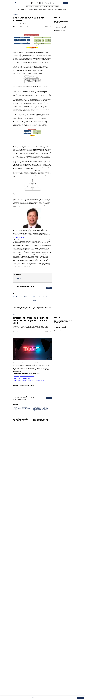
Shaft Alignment (16, 14)
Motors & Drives (42, 9)
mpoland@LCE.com (20, 237)
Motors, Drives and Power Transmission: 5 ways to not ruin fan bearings (29, 380)
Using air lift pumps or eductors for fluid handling (24, 376)
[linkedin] (30, 335)
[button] (13, 3)
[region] (42, 698)
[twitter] (32, 335)
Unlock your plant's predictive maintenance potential (25, 382)
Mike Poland (15, 26)
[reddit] (33, 335)
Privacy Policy (32, 697)
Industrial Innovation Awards (61, 9)
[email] (35, 335)
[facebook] (28, 335)
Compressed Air (50, 9)
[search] (15, 3)
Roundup (14, 314)
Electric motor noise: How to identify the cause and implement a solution (28, 387)
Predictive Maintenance (22, 9)
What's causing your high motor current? (22, 378)
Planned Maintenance (33, 9)
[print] (51, 335)
